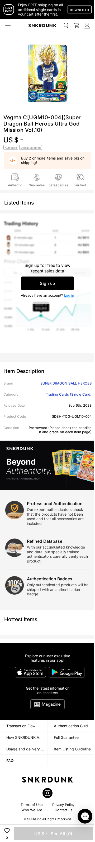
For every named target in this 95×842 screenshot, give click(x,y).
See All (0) (53, 833)
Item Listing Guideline (72, 749)
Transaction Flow (20, 726)
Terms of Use (32, 805)
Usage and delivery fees (26, 749)
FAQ (10, 760)
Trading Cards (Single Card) (69, 394)
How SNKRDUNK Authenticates (26, 737)
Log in (69, 295)
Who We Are (31, 810)
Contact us (63, 810)
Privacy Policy (63, 805)
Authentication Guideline (74, 726)
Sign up (47, 283)
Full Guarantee (66, 737)
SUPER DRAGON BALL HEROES (66, 383)
